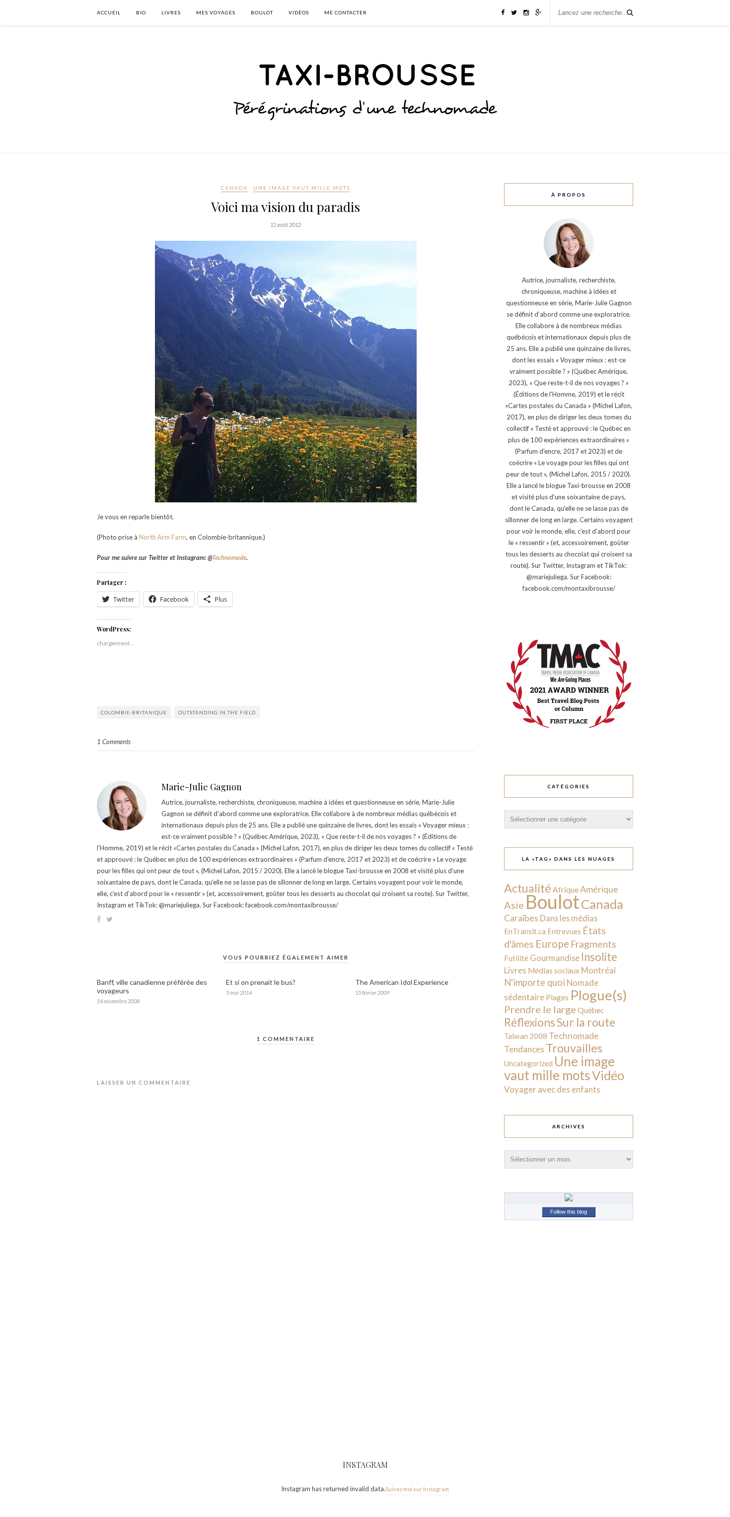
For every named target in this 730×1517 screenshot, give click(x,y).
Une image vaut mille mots (301, 188)
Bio (141, 12)
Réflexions (529, 1022)
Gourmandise (555, 958)
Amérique (599, 889)
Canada (234, 188)
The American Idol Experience (401, 982)
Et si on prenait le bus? (260, 982)
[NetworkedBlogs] (569, 1199)
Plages (557, 997)
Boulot (262, 12)
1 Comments (114, 742)
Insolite (599, 957)
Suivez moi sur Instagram (417, 1489)
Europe (552, 943)
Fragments (593, 944)
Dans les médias (568, 918)
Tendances (524, 1049)
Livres (171, 12)
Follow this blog (568, 1212)
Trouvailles (574, 1048)
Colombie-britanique (134, 712)
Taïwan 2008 (525, 1036)
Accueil (109, 12)
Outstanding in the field (217, 712)
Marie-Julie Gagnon (201, 787)
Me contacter (345, 12)
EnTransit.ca (525, 931)
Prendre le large (540, 1009)
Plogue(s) (598, 995)
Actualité (527, 888)
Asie (514, 905)
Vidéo (608, 1075)
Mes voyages (215, 12)
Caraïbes (521, 918)
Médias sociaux (554, 970)
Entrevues (564, 931)
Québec (591, 1010)
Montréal (598, 970)
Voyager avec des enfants (552, 1089)
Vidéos (299, 12)
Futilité (516, 958)
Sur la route (586, 1022)
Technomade (229, 557)
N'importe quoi (534, 982)
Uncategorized (528, 1063)
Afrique (566, 889)
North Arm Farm (162, 537)
